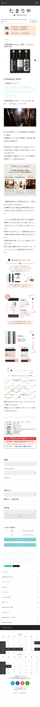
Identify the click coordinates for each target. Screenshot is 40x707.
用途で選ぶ (7, 95)
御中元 (14, 95)
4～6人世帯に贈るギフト (23, 91)
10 (28, 77)
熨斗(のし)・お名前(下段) (11, 499)
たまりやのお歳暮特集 (23, 87)
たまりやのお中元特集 (10, 87)
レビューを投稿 (19, 544)
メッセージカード (9, 468)
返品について (19, 555)
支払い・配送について (19, 550)
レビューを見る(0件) (19, 539)
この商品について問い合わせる (19, 561)
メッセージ (7, 477)
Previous (5, 60)
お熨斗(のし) (7, 490)
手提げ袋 (6, 508)
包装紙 (6, 460)
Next (35, 60)
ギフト (31, 87)
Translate (24, 689)
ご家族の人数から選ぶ (10, 91)
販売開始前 (20, 516)
